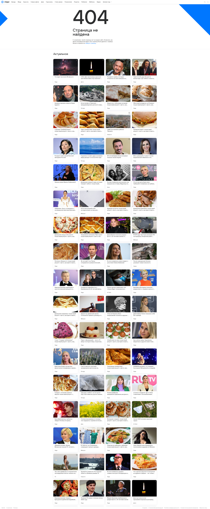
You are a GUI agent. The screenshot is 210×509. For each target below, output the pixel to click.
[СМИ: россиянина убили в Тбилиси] (118, 124)
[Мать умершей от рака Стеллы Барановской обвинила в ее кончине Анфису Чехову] (144, 150)
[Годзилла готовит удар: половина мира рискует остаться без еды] (92, 150)
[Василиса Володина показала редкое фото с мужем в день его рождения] (144, 282)
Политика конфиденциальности (171, 507)
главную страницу (90, 43)
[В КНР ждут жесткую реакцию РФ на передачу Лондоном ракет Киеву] (144, 229)
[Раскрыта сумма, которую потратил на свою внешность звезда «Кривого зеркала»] (118, 71)
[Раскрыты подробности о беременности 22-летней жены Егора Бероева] (92, 282)
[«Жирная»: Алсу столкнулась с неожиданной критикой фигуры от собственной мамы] (65, 203)
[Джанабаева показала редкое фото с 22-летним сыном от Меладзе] (118, 229)
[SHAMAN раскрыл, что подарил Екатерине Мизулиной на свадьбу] (144, 360)
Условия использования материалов (189, 507)
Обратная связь (203, 507)
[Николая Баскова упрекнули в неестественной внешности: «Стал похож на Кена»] (65, 282)
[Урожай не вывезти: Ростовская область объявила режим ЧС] (92, 466)
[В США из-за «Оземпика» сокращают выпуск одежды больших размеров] (92, 439)
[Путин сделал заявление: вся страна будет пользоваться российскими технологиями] (118, 282)
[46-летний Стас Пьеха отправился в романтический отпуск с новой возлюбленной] (92, 255)
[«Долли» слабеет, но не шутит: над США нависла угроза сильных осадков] (92, 387)
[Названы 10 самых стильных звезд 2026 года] (92, 492)
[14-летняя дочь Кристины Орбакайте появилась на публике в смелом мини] (144, 176)
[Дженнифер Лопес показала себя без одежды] (144, 308)
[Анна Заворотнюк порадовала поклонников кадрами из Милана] (144, 439)
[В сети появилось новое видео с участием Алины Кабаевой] (118, 255)
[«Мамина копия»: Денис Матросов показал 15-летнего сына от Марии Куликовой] (65, 439)
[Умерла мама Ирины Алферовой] (65, 176)
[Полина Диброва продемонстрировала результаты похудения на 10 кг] (118, 387)
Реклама (15, 507)
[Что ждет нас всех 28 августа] (65, 71)
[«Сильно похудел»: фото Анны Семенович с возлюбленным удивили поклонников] (144, 387)
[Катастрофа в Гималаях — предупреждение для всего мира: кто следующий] (92, 97)
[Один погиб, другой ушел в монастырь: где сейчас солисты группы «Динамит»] (144, 71)
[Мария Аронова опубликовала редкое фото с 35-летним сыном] (118, 492)
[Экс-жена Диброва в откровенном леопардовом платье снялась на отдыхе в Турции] (65, 466)
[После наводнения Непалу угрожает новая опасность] (144, 255)
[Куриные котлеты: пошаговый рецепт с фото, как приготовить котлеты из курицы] (118, 203)
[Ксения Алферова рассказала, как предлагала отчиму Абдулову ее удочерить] (118, 176)
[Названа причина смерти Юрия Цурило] (65, 97)
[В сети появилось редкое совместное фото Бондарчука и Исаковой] (118, 466)
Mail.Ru (3, 507)
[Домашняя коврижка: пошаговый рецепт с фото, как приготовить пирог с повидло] (65, 308)
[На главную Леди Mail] (6, 2)
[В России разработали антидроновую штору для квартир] (92, 203)
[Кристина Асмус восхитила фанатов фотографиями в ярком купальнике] (65, 360)
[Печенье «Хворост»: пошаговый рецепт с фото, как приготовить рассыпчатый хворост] (65, 255)
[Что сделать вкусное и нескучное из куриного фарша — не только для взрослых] (144, 466)
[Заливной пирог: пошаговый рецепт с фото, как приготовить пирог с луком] (144, 124)
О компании (9, 507)
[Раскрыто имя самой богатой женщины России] (65, 150)
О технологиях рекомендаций (156, 507)
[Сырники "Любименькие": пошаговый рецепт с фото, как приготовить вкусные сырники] (65, 124)
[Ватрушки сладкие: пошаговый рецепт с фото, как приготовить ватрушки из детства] (118, 413)
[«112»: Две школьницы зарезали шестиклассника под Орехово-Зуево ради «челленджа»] (92, 71)
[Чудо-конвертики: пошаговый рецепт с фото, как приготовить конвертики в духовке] (92, 124)
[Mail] (2, 2)
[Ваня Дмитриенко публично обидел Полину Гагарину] (65, 413)
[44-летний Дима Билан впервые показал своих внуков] (118, 150)
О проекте (144, 507)
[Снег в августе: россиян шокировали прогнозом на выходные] (92, 360)
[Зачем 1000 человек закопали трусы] (144, 413)
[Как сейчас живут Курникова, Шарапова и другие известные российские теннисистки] (144, 334)
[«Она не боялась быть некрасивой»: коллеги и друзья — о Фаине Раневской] (118, 308)
